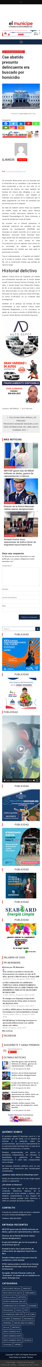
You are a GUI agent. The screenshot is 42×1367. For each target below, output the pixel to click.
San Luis (6, 1327)
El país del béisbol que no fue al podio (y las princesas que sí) (25, 1084)
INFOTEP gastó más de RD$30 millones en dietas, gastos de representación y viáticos (19, 473)
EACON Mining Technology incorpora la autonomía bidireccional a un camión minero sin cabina (19, 1022)
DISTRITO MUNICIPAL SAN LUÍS (14, 1301)
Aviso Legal (10, 1362)
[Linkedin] (21, 123)
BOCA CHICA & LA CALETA (12, 1293)
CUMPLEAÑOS (30, 1293)
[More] (21, 127)
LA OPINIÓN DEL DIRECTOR (13, 1314)
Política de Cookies (8, 1365)
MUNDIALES (17, 1319)
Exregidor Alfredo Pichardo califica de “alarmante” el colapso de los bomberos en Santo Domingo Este (21, 1275)
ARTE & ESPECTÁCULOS (11, 1288)
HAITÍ (26, 1310)
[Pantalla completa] (37, 780)
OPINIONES (7, 1323)
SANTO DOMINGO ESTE (11, 1331)
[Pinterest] (28, 123)
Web (4, 606)
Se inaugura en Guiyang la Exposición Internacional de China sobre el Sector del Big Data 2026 (19, 1000)
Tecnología (7, 1344)
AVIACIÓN (26, 1288)
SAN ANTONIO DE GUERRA (23, 1323)
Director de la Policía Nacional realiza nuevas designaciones (19, 507)
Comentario (7, 566)
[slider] (19, 780)
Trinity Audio (23, 113)
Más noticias (7, 1031)
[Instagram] (13, 127)
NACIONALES (14, 408)
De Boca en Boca (9, 1297)
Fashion (19, 1310)
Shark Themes (27, 1357)
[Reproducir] (5, 780)
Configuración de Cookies (28, 1365)
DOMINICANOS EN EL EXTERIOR (14, 1306)
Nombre (5, 589)
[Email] (5, 127)
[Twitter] (13, 123)
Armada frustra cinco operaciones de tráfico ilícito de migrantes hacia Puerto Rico (20, 542)
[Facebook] (5, 123)
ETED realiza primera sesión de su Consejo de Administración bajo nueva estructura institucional (20, 1266)
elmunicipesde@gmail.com (16, 171)
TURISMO (17, 1344)
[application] (21, 749)
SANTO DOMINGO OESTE (12, 1340)
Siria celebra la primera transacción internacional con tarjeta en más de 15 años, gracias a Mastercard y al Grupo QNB (21, 974)
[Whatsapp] (36, 123)
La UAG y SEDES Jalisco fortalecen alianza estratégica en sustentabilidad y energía (21, 1010)
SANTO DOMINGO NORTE (12, 1336)
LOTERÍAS (6, 1319)
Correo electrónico (9, 597)
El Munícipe (8, 159)
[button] (21, 749)
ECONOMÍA (32, 1306)
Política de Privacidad (25, 1362)
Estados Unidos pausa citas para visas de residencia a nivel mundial (25, 1105)
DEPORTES (22, 1297)
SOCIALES (27, 1340)
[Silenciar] (34, 780)
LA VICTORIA (30, 1314)
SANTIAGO (16, 1327)
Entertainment (8, 1310)
